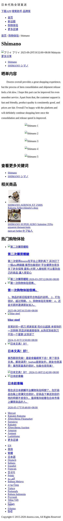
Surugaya (12, 421)
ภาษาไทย (13, 485)
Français (12, 468)
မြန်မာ (11, 504)
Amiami (12, 433)
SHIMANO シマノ (18, 65)
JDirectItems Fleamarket (20, 418)
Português (13, 491)
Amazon (12, 430)
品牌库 (27, 11)
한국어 (11, 472)
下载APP (6, 11)
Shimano (12, 62)
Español (12, 465)
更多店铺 (13, 29)
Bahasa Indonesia (17, 494)
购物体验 (13, 25)
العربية (11, 478)
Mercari (12, 413)
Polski (11, 475)
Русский (12, 497)
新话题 (12, 21)
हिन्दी (10, 511)
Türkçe (11, 488)
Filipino (12, 508)
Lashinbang (14, 436)
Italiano (11, 463)
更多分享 (6, 56)
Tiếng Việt (13, 500)
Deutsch (12, 460)
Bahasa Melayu (16, 481)
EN (9, 445)
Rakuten (12, 424)
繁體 (10, 453)
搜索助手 (17, 11)
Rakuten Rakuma (17, 416)
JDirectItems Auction (18, 427)
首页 (10, 17)
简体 (10, 449)
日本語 (12, 457)
